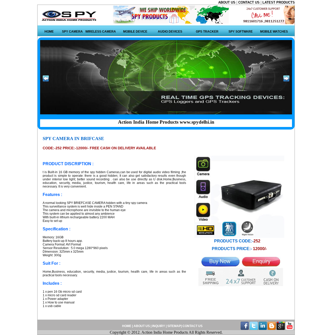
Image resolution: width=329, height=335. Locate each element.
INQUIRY (158, 326)
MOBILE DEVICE (135, 31)
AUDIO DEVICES (170, 31)
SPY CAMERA (72, 31)
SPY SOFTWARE (241, 31)
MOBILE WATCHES (274, 31)
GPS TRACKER (207, 31)
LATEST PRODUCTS (278, 2)
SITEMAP (174, 326)
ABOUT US (227, 2)
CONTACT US (249, 2)
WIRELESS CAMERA (100, 31)
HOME (49, 31)
